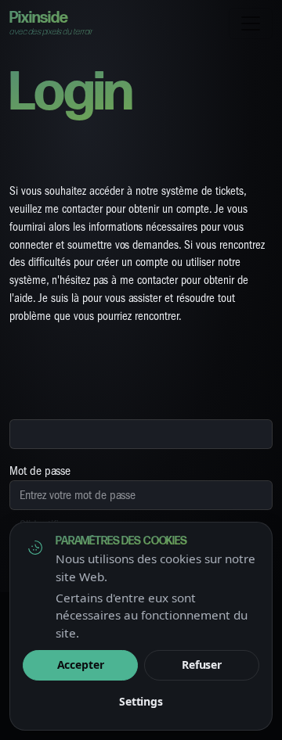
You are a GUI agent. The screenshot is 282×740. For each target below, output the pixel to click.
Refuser (202, 664)
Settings (141, 701)
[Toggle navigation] (251, 23)
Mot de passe (39, 471)
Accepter (80, 664)
